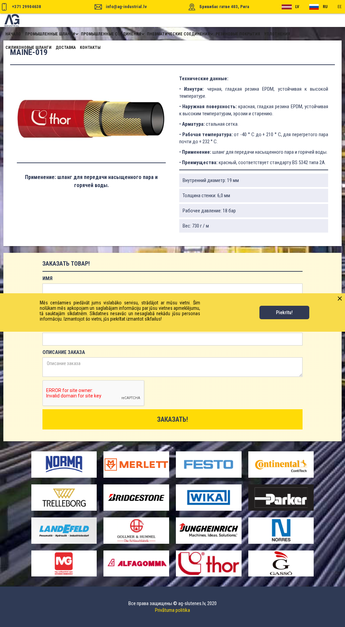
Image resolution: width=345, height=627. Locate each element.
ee (340, 6)
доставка (66, 47)
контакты (90, 47)
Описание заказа (63, 352)
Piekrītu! (284, 312)
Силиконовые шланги (28, 47)
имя (47, 278)
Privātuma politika (172, 610)
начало (13, 34)
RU (325, 6)
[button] (51, 34)
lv (297, 6)
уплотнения (277, 34)
